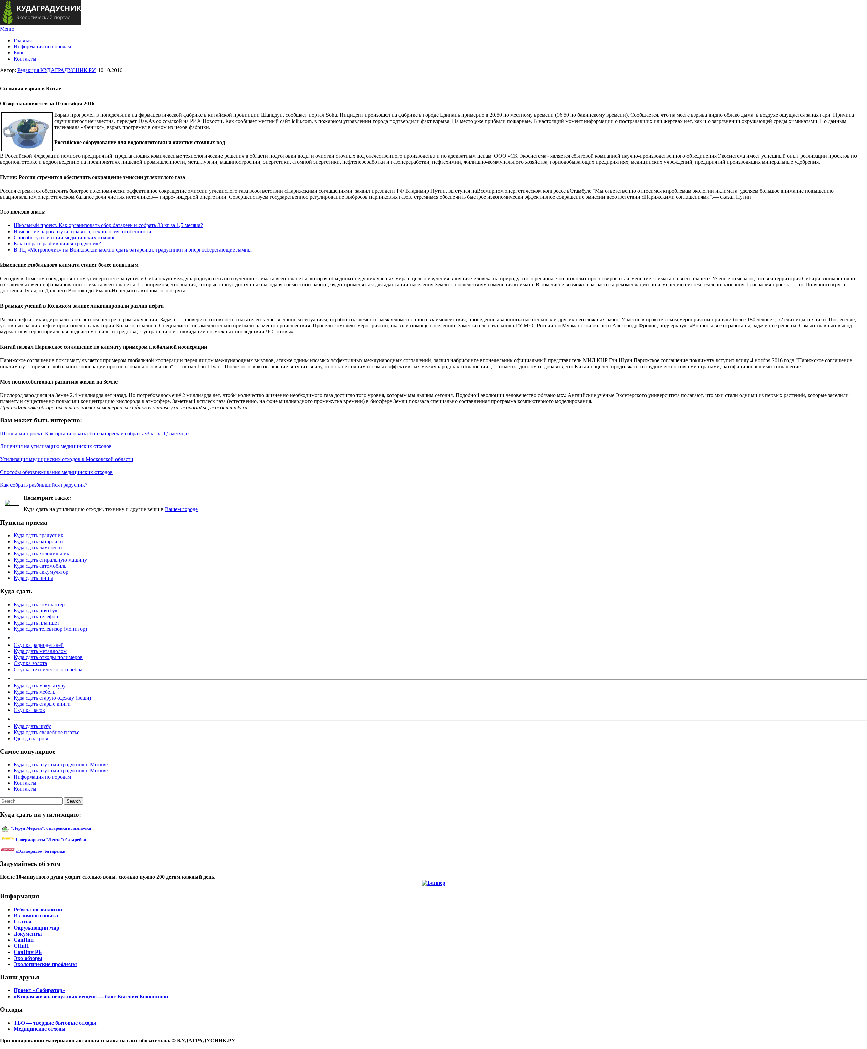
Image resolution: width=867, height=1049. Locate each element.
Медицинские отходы (40, 1029)
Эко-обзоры (28, 958)
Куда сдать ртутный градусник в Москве (61, 764)
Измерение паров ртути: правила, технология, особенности (82, 231)
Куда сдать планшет (36, 623)
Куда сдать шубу (32, 726)
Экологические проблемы (45, 964)
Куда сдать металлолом (40, 651)
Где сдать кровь (31, 738)
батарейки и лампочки (50, 828)
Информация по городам (42, 46)
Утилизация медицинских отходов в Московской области (66, 459)
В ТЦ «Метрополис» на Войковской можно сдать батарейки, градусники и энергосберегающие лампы (133, 250)
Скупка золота (30, 663)
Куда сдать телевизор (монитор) (50, 629)
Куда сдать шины (33, 578)
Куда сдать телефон (36, 616)
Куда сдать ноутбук (36, 610)
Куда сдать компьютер (39, 604)
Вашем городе (181, 509)
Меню (7, 29)
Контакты (25, 59)
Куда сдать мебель (34, 692)
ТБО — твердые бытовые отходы (55, 1023)
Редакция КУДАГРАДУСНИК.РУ (56, 70)
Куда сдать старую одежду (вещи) (52, 698)
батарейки (66, 839)
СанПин (24, 940)
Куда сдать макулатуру (40, 686)
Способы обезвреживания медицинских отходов (56, 472)
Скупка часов (29, 710)
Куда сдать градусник (38, 535)
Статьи (22, 921)
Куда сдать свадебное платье (46, 732)
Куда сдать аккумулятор (41, 572)
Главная (23, 40)
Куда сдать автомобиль (40, 566)
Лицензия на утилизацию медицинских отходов (56, 446)
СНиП (21, 946)
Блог (19, 53)
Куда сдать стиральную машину (50, 560)
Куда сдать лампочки (38, 547)
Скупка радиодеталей (39, 645)
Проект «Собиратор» (39, 990)
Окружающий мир (36, 928)
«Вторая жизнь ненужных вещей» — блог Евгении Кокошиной (91, 996)
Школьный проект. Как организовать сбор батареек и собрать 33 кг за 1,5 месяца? (108, 225)
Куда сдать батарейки (38, 541)
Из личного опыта (36, 915)
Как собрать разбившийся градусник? (57, 243)
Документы (28, 934)
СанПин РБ (28, 952)
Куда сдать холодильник (41, 553)
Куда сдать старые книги (42, 704)
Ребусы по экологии (38, 909)
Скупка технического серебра (48, 669)
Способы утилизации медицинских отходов (65, 237)
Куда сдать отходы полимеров (48, 657)
